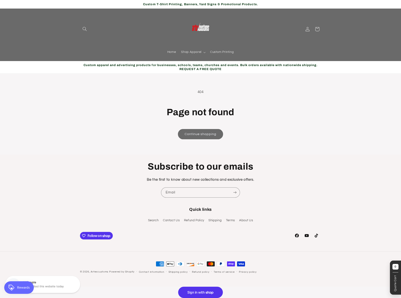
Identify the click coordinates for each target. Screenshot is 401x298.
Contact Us (171, 220)
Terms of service (224, 272)
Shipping (215, 220)
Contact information (151, 272)
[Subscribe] (235, 192)
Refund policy (200, 272)
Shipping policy (178, 272)
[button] (85, 29)
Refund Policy (194, 220)
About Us (246, 220)
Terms (230, 220)
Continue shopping (201, 134)
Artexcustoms (99, 272)
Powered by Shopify (122, 272)
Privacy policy (247, 272)
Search (153, 220)
